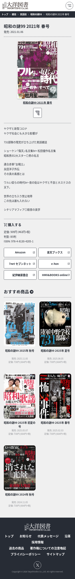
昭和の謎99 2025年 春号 (55, 423)
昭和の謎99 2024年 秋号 (19, 494)
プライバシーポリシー (26, 554)
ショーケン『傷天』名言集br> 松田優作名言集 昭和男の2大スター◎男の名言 (30, 153)
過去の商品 (16, 548)
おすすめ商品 (16, 291)
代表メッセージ (48, 536)
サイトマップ (56, 554)
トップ (5, 14)
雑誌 (14, 14)
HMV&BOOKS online (55, 275)
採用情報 (38, 542)
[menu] (69, 5)
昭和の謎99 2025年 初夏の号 (19, 425)
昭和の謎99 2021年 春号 (57, 14)
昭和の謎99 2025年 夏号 (55, 350)
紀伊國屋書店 (20, 275)
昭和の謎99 (36, 14)
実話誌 (23, 14)
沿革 (68, 536)
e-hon (55, 263)
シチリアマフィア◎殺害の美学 (22, 209)
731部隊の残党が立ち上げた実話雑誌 (25, 142)
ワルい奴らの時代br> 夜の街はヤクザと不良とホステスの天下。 (37, 185)
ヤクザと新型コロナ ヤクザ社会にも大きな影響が (21, 131)
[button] (20, 252)
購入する (14, 224)
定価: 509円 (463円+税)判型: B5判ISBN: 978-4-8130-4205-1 (18, 236)
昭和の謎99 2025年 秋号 (19, 350)
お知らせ (26, 536)
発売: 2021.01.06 (13, 32)
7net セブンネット (20, 263)
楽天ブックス (55, 252)
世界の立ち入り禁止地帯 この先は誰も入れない (18, 198)
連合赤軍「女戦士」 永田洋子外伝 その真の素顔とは (14, 169)
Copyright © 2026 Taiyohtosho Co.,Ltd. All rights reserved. (37, 572)
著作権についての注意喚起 (48, 548)
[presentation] (37, 70)
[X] (37, 565)
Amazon (20, 252)
